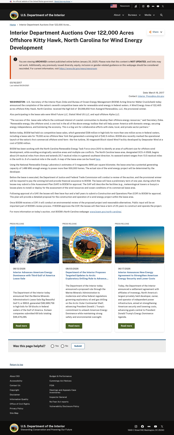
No (66, 346)
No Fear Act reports (59, 402)
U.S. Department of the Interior (43, 15)
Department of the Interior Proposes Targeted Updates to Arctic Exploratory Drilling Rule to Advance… (87, 275)
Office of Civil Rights (20, 404)
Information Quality (19, 399)
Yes (57, 346)
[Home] (14, 15)
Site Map (14, 413)
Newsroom (125, 6)
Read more (21, 326)
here (98, 159)
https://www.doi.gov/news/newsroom (78, 68)
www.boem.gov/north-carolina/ (105, 211)
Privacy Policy (16, 408)
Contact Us (15, 385)
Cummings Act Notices (60, 381)
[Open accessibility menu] (136, 6)
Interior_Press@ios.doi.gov (151, 96)
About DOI (15, 376)
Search (161, 15)
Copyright (14, 390)
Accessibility (16, 381)
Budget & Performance (60, 376)
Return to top (16, 364)
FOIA (51, 385)
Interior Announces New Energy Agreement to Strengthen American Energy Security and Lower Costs (138, 275)
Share (156, 32)
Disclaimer (15, 394)
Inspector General (58, 397)
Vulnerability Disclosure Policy (64, 406)
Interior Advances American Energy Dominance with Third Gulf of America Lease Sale (34, 275)
